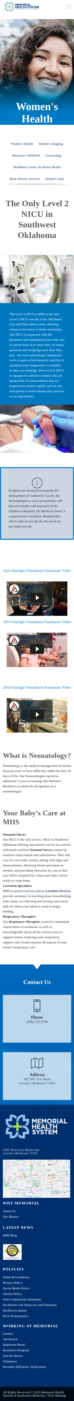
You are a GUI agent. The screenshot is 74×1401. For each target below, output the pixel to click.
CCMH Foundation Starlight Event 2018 (33, 709)
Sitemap (60, 1395)
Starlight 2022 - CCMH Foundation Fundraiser (33, 592)
